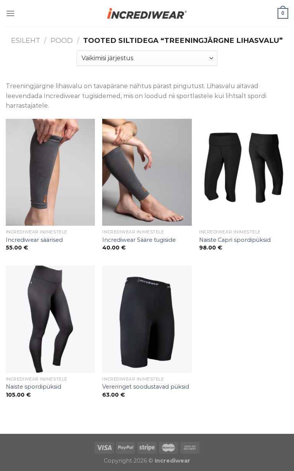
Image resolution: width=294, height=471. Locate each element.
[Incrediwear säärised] (50, 172)
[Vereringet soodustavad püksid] (146, 319)
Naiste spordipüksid (33, 386)
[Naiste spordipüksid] (50, 319)
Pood (62, 40)
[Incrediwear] (147, 13)
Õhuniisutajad (79, 429)
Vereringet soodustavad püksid (145, 386)
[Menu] (10, 13)
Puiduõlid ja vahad (28, 429)
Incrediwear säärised (34, 239)
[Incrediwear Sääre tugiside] (146, 172)
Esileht (25, 40)
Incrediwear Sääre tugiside (139, 239)
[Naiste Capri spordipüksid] (243, 172)
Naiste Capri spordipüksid (235, 239)
